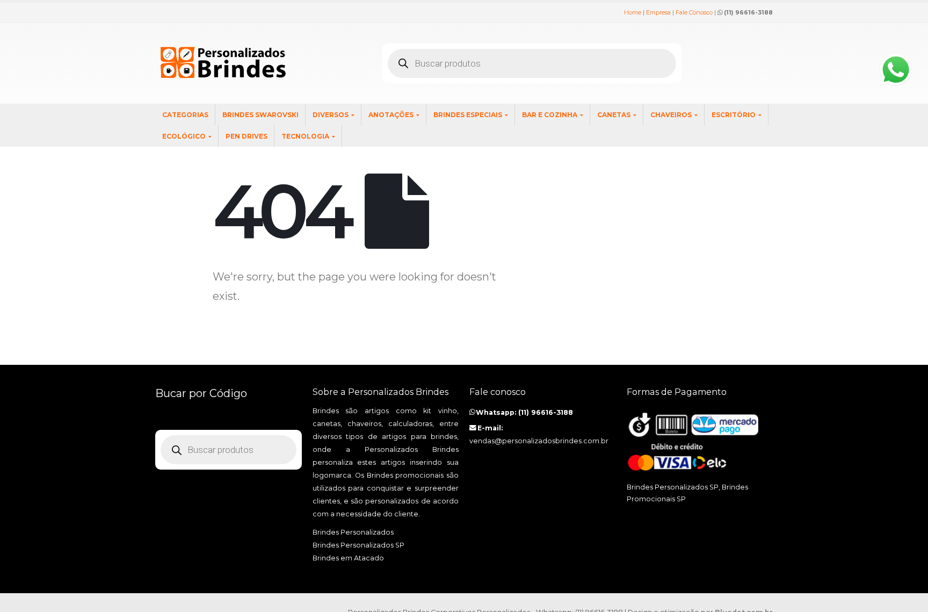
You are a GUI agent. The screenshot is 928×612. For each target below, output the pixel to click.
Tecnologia (305, 136)
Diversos (331, 115)
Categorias (185, 115)
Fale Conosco (694, 12)
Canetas (613, 115)
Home (632, 12)
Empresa (658, 12)
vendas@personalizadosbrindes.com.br (538, 441)
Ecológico (184, 136)
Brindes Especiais (467, 115)
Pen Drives (246, 136)
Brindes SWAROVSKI (260, 115)
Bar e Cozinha (549, 115)
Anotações (391, 115)
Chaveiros (671, 115)
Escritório (734, 115)
